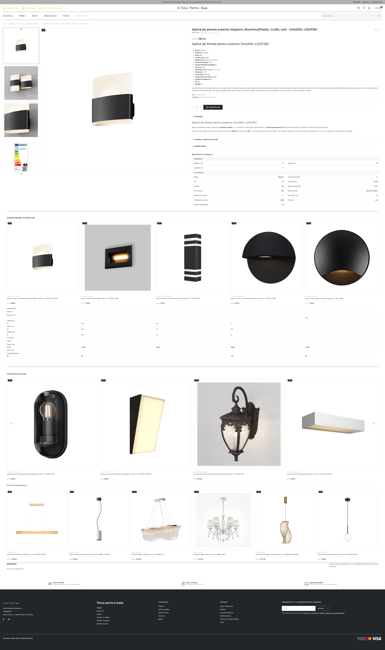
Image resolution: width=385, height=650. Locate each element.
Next (21, 174)
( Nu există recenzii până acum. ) (209, 33)
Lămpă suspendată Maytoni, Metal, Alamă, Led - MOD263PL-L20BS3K (276, 554)
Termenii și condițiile (310, 613)
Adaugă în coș (214, 107)
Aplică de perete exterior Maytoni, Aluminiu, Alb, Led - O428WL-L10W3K (309, 474)
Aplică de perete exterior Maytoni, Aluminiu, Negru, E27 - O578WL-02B (178, 298)
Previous (21, 29)
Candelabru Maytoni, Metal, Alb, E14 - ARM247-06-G (209, 554)
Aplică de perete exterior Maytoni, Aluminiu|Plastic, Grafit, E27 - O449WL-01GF (31, 474)
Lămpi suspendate (12, 552)
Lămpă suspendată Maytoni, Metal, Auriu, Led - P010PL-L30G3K (26, 554)
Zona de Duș (7, 16)
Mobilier (22, 16)
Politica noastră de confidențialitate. (332, 613)
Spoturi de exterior (87, 296)
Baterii (34, 16)
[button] (40, 101)
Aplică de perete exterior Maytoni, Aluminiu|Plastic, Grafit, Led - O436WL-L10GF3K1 (125, 474)
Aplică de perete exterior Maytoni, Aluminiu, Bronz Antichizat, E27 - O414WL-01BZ (218, 474)
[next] (378, 29)
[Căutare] (379, 15)
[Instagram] (9, 619)
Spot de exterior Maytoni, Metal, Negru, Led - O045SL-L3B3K (100, 298)
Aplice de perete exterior (207, 97)
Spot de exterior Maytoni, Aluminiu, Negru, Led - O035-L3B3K (324, 298)
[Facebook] (3, 619)
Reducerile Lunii (81, 16)
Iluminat (66, 16)
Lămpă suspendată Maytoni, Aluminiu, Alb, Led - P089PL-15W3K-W (89, 554)
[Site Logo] (192, 8)
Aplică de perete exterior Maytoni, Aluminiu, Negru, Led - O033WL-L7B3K (253, 298)
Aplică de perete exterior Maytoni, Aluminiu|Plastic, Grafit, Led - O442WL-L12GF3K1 (32, 298)
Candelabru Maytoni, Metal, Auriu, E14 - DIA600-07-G (147, 554)
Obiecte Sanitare (50, 16)
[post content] (43, 258)
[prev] (375, 29)
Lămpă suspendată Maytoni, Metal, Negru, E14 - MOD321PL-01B (337, 554)
